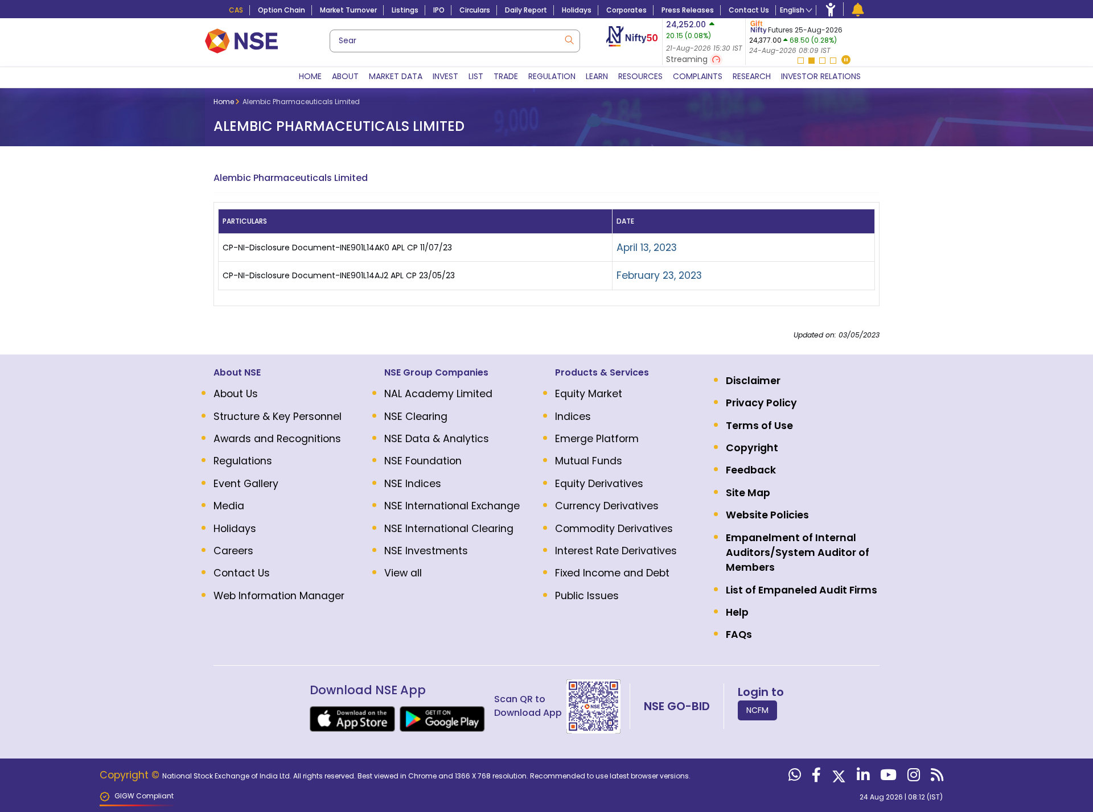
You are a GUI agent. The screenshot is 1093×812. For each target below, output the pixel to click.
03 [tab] (822, 60)
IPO (439, 10)
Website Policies (767, 515)
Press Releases (687, 10)
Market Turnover (348, 10)
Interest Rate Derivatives (616, 551)
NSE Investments (426, 551)
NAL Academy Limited (438, 394)
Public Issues (587, 596)
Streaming (688, 59)
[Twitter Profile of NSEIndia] (837, 777)
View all (403, 573)
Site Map (748, 493)
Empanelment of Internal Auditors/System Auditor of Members (797, 553)
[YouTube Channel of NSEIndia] (886, 777)
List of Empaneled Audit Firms (801, 590)
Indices (573, 416)
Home (310, 76)
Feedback (751, 470)
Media (228, 506)
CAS (236, 10)
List (476, 76)
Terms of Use (759, 425)
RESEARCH (752, 76)
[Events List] (858, 9)
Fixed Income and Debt (612, 573)
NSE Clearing (415, 416)
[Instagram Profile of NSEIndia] (912, 777)
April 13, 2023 (647, 247)
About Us (235, 394)
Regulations (242, 461)
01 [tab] (801, 60)
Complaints (697, 76)
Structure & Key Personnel (277, 416)
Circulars (474, 10)
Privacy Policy (761, 403)
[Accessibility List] (830, 9)
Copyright (752, 448)
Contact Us (749, 10)
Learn (597, 76)
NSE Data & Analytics (436, 439)
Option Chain (281, 10)
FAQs (739, 634)
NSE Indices (412, 484)
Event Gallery (245, 484)
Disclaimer (753, 381)
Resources (640, 76)
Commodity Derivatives (614, 528)
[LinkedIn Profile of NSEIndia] (861, 777)
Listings (405, 10)
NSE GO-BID (677, 706)
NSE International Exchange (452, 506)
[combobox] (455, 41)
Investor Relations (821, 76)
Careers (233, 551)
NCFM (757, 710)
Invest (445, 76)
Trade (506, 76)
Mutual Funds (588, 461)
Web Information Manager (278, 596)
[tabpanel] (816, 37)
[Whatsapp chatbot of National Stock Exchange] (793, 777)
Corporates (626, 10)
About (345, 76)
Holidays (576, 10)
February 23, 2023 (659, 275)
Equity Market (588, 394)
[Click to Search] (568, 39)
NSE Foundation (423, 461)
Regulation (552, 76)
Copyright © (131, 775)
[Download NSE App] (352, 719)
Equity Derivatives (599, 484)
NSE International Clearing (448, 528)
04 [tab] (833, 60)
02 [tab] (811, 60)
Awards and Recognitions (277, 439)
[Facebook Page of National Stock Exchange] (815, 777)
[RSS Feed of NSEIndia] (935, 777)
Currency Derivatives (607, 506)
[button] (846, 60)
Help (737, 612)
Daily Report (526, 10)
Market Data (395, 76)
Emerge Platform (597, 439)
